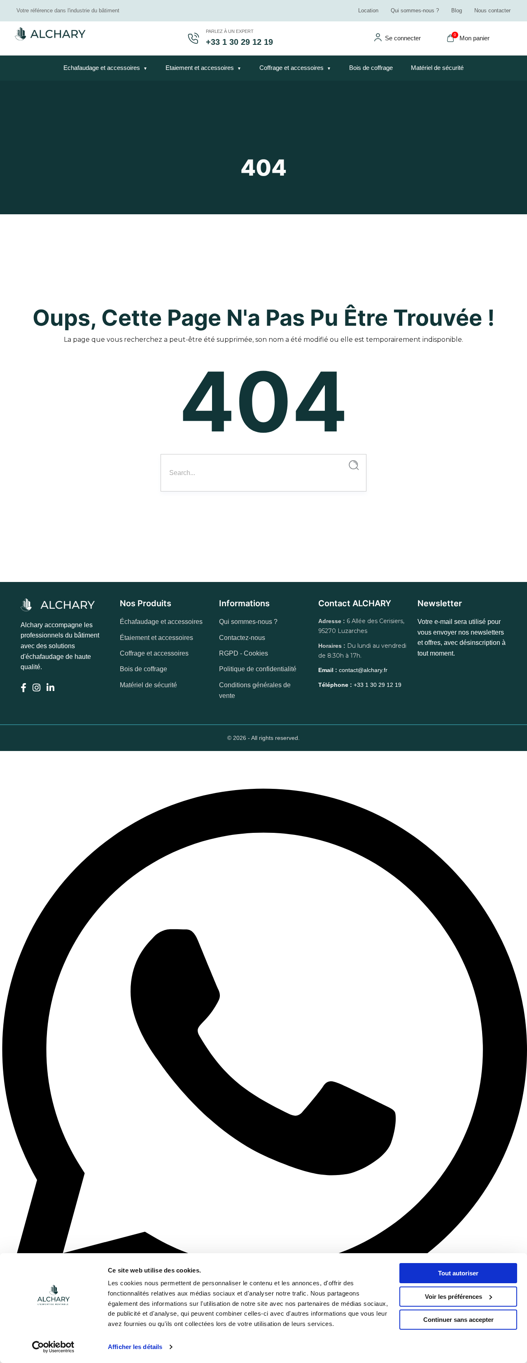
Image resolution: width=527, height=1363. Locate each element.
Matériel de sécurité (437, 67)
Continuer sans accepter (458, 1319)
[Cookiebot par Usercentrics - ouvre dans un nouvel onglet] (53, 1347)
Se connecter (403, 38)
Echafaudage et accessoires (101, 67)
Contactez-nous (242, 637)
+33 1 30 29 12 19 (359, 685)
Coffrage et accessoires (291, 67)
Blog (456, 10)
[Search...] (354, 465)
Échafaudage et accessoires (161, 621)
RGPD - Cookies (243, 653)
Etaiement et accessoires (200, 67)
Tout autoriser (458, 1273)
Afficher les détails (135, 1346)
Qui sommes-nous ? (415, 10)
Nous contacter (492, 10)
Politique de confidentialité (257, 668)
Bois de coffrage (371, 67)
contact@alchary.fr (352, 670)
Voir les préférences (453, 1296)
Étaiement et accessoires (156, 637)
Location (368, 10)
